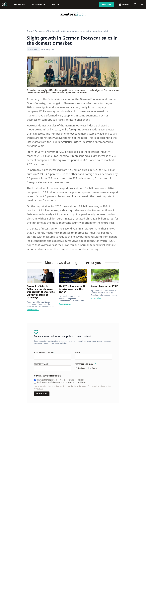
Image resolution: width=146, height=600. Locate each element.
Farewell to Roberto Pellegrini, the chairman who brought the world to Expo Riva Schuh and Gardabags (41, 292)
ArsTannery (38, 4)
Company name (41, 364)
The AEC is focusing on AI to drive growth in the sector (72, 289)
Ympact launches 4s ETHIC (104, 286)
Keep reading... (33, 309)
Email (78, 352)
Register (106, 4)
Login (125, 4)
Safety (55, 4)
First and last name (44, 352)
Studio (30, 31)
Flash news (40, 31)
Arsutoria (19, 4)
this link (40, 388)
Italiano (81, 368)
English (95, 368)
